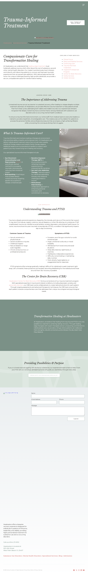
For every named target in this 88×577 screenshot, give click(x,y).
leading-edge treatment (37, 66)
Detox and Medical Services (73, 61)
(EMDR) (18, 162)
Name (33, 393)
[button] (44, 375)
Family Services (69, 76)
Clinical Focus (68, 59)
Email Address (35, 399)
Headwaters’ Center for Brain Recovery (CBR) (24, 281)
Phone (61, 399)
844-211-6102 (14, 542)
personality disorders (16, 285)
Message (34, 405)
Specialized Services (20, 43)
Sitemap (40, 570)
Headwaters (7, 43)
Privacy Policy (27, 570)
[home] (10, 4)
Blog (61, 556)
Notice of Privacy (34, 570)
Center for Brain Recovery (72, 74)
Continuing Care (69, 63)
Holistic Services (69, 78)
